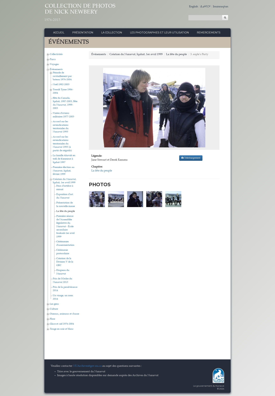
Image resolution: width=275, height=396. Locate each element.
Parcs (53, 59)
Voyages (54, 64)
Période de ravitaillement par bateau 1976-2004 (62, 76)
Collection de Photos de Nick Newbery (80, 13)
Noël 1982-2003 (61, 84)
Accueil (58, 32)
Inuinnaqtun (220, 6)
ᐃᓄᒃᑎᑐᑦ (205, 6)
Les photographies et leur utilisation (159, 32)
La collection (111, 32)
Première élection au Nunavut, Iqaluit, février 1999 (63, 170)
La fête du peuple (65, 211)
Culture (54, 309)
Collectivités (56, 54)
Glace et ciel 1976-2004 (62, 324)
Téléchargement (192, 158)
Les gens (54, 304)
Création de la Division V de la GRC (64, 262)
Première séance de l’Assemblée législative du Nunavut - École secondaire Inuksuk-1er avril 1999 (65, 226)
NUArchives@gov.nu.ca (87, 366)
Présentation (82, 32)
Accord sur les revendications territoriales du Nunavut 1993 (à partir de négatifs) (62, 144)
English (193, 6)
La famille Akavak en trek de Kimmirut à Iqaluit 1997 (64, 159)
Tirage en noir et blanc (62, 329)
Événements (56, 69)
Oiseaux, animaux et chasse (64, 314)
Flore (52, 319)
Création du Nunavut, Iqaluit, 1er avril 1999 (136, 54)
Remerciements (208, 32)
